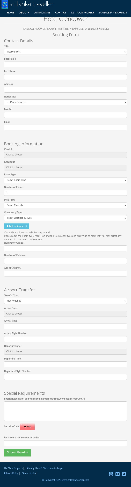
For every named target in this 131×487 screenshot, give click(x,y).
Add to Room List (18, 226)
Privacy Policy (11, 473)
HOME (10, 13)
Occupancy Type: (13, 212)
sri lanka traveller (31, 4)
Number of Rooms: (14, 187)
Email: (7, 122)
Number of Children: (15, 255)
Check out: (9, 162)
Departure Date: (12, 346)
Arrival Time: (11, 321)
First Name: (10, 59)
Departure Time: (12, 359)
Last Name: (10, 71)
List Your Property (13, 468)
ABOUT (23, 13)
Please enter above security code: (21, 438)
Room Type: (10, 175)
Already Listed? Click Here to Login (44, 468)
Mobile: (8, 109)
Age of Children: (12, 268)
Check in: (9, 149)
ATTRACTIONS (42, 13)
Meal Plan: (9, 200)
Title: (6, 46)
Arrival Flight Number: (15, 333)
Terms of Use (29, 473)
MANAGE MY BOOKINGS (113, 13)
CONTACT (60, 13)
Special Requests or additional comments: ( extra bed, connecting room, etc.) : (44, 399)
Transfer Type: (11, 295)
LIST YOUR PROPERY (82, 13)
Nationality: (10, 97)
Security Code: (11, 426)
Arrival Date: (10, 308)
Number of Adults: (14, 243)
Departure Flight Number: (17, 371)
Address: (8, 84)
